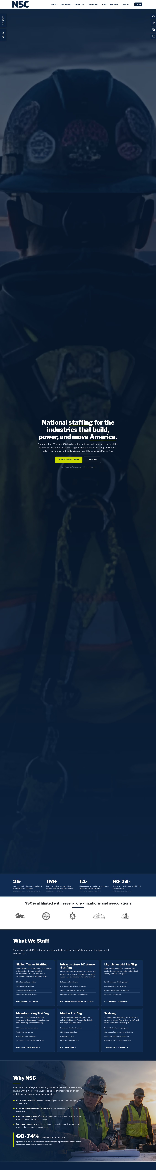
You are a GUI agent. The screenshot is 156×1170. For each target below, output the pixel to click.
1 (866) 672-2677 (90, 467)
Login (138, 4)
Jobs (104, 4)
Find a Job (92, 460)
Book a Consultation (69, 459)
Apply (3, 35)
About (54, 4)
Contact (126, 4)
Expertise (80, 4)
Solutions (66, 4)
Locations (93, 4)
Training (114, 4)
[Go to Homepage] (20, 4)
